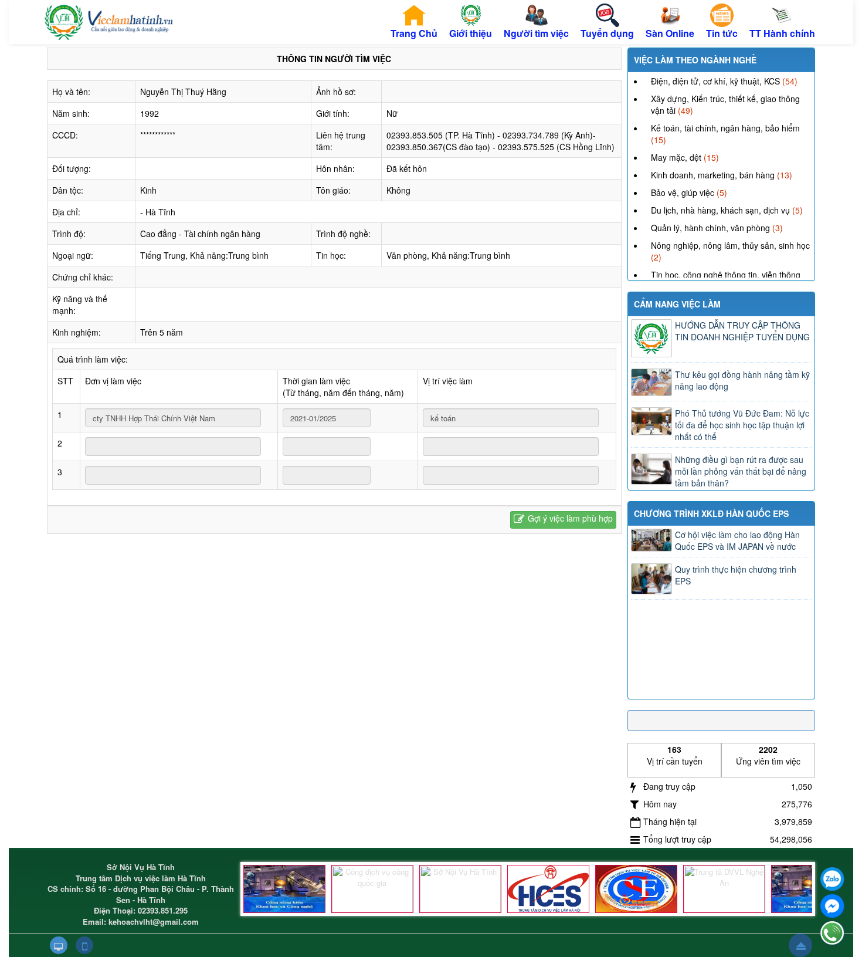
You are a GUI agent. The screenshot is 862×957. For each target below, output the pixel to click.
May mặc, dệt (676, 157)
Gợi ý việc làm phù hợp (570, 518)
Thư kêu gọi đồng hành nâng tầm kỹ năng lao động (742, 380)
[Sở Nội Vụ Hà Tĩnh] (460, 888)
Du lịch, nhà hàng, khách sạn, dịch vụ (720, 210)
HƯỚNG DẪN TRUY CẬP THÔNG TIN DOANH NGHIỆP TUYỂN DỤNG (742, 331)
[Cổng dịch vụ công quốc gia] (372, 888)
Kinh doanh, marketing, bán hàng (713, 175)
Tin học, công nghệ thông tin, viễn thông (725, 274)
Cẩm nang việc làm (677, 304)
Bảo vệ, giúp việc (682, 192)
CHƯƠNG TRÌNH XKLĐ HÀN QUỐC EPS (711, 513)
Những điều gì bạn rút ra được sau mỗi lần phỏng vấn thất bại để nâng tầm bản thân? (740, 471)
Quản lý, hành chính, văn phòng (710, 228)
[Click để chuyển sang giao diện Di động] (84, 945)
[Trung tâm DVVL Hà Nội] (548, 888)
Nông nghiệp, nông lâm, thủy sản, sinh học (730, 245)
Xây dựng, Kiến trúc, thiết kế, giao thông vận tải (725, 104)
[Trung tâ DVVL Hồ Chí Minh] (636, 888)
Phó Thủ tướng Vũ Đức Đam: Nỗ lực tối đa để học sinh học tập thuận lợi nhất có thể (742, 424)
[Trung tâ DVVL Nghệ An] (724, 888)
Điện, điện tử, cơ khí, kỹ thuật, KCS (715, 81)
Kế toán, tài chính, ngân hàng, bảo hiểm (725, 128)
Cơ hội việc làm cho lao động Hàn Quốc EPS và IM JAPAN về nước (737, 540)
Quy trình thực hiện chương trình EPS (735, 575)
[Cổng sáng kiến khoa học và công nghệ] (284, 888)
